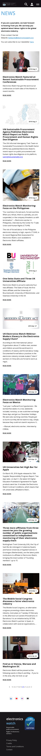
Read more (7, 95)
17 (17, 687)
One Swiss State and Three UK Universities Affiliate (19, 280)
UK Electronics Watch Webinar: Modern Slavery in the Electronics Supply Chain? (21, 336)
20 (23, 687)
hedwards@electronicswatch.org (21, 38)
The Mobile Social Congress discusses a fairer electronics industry (18, 601)
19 (21, 687)
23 (29, 687)
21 (25, 687)
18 (19, 687)
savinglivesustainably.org (13, 157)
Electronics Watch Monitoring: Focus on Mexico (19, 401)
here (32, 42)
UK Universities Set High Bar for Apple (20, 468)
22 (27, 687)
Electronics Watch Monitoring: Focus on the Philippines (19, 207)
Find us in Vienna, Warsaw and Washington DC (19, 665)
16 (15, 687)
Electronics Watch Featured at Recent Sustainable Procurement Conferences (21, 79)
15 (12, 687)
